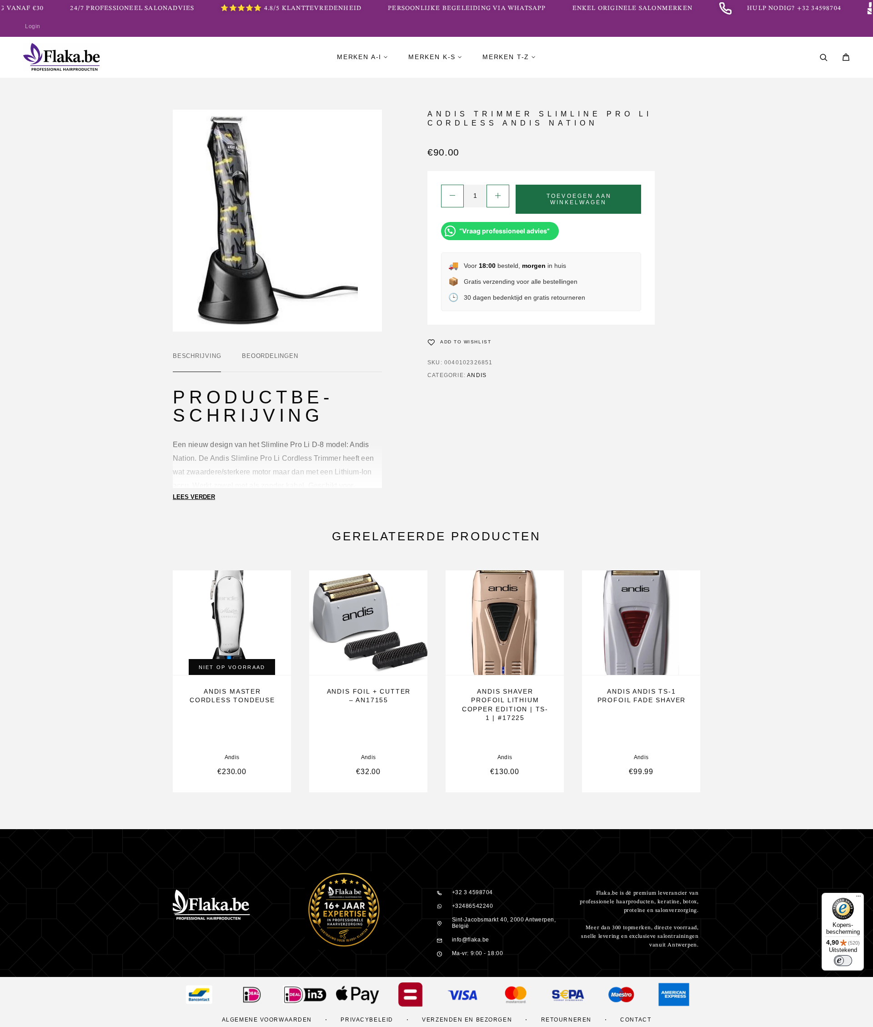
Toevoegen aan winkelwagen (579, 199)
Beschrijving (197, 355)
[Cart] (846, 58)
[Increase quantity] (498, 196)
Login (32, 26)
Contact (635, 1020)
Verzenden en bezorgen (467, 1020)
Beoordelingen (270, 355)
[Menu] (858, 898)
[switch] (843, 960)
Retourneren (566, 1020)
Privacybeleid (367, 1020)
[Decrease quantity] (452, 196)
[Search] (824, 57)
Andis (477, 375)
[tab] (197, 362)
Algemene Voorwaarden (267, 1020)
